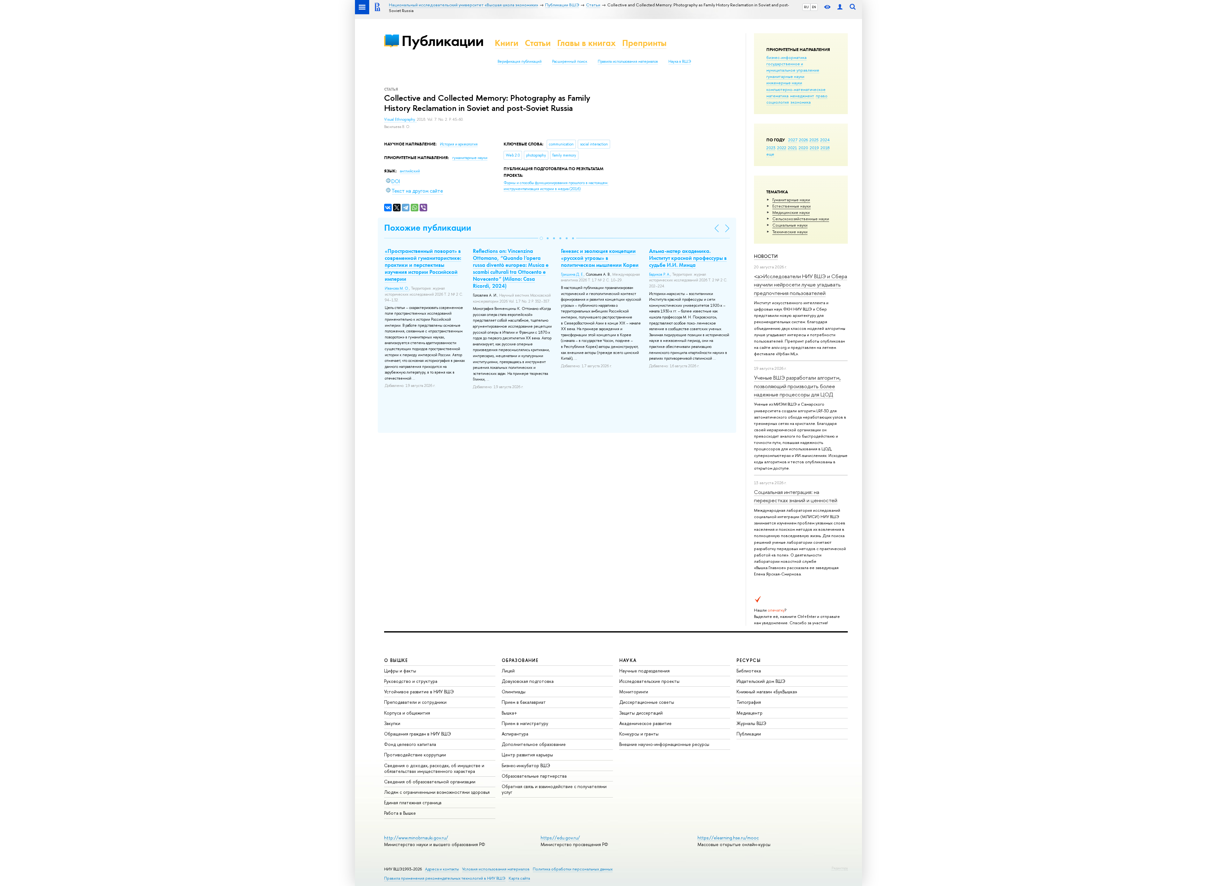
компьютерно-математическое (796, 89)
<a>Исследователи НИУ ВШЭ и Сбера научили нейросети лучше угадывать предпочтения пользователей (800, 285)
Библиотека (749, 671)
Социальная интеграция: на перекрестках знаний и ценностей (795, 496)
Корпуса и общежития (407, 713)
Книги (506, 42)
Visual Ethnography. (400, 119)
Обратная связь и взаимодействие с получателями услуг (554, 789)
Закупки (392, 723)
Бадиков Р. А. (659, 274)
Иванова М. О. (397, 288)
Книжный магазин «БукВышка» (767, 692)
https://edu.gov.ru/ (560, 838)
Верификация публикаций (520, 61)
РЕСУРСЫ (749, 660)
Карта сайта (519, 878)
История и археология (459, 144)
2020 (803, 148)
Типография (749, 702)
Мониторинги (633, 692)
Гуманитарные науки (791, 199)
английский (410, 171)
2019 (814, 148)
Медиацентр (750, 713)
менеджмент (802, 96)
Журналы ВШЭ (751, 723)
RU (806, 7)
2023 (771, 148)
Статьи (538, 42)
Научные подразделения (644, 671)
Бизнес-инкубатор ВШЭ (526, 765)
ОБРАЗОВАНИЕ (520, 660)
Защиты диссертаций (641, 713)
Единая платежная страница (412, 802)
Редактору (840, 868)
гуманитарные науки (785, 76)
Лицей (508, 671)
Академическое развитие (645, 723)
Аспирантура (515, 734)
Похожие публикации (427, 227)
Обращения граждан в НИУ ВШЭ (417, 734)
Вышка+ (509, 713)
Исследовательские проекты (649, 681)
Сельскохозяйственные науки (800, 219)
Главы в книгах (586, 42)
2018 (825, 148)
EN (814, 7)
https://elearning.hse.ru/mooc (728, 838)
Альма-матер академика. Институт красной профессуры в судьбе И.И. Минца (688, 257)
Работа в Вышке (400, 813)
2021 (792, 148)
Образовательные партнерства (534, 776)
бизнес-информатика (786, 57)
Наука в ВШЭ (679, 61)
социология (777, 102)
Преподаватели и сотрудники (415, 702)
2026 (803, 140)
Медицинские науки (791, 212)
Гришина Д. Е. (572, 274)
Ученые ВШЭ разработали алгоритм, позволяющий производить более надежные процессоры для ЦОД (797, 386)
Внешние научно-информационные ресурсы (664, 744)
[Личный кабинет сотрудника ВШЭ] (840, 7)
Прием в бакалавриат (524, 702)
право (821, 96)
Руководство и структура (410, 681)
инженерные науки (784, 83)
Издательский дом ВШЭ (761, 681)
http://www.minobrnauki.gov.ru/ (416, 838)
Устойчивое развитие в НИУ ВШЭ (419, 692)
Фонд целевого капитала (410, 744)
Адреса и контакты (442, 869)
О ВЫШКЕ (396, 660)
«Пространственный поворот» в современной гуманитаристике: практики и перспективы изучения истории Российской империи (423, 264)
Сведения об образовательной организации (429, 782)
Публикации (443, 40)
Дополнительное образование (534, 744)
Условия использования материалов (496, 869)
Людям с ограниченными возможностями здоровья (437, 792)
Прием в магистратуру (525, 723)
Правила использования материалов (628, 61)
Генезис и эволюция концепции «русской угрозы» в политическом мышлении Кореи (600, 257)
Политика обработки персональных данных (573, 869)
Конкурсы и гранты (639, 734)
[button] (541, 238)
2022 (781, 148)
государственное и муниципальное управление (792, 67)
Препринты (644, 42)
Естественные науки (791, 206)
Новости (766, 256)
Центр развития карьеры (527, 755)
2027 (792, 140)
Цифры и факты (400, 671)
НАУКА (628, 660)
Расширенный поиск (569, 61)
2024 (825, 140)
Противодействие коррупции (415, 755)
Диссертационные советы (646, 702)
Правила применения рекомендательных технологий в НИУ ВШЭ (444, 878)
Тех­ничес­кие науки (790, 231)
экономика (800, 102)
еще (770, 154)
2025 (814, 140)
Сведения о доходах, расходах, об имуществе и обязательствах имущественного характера (434, 768)
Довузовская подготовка (528, 681)
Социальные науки (790, 225)
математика (777, 96)
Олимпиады (513, 692)
